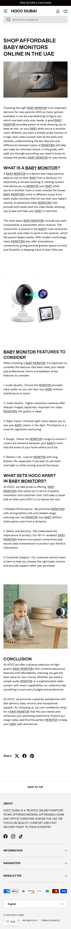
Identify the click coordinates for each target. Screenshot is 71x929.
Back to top (35, 787)
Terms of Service (50, 920)
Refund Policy (30, 920)
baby (33, 128)
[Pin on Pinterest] (32, 756)
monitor (32, 186)
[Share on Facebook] (24, 756)
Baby (6, 194)
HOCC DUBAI (17, 915)
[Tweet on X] (17, 756)
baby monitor (37, 108)
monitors (48, 145)
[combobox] (35, 19)
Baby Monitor (41, 168)
